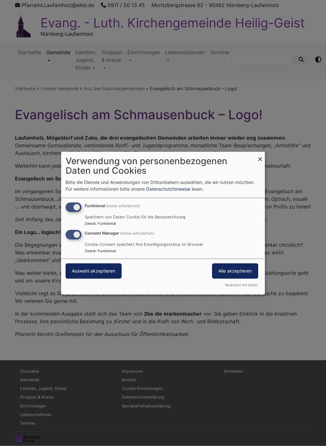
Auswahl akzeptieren (93, 271)
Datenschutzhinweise (168, 189)
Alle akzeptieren (235, 271)
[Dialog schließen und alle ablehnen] (260, 155)
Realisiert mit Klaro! (241, 285)
